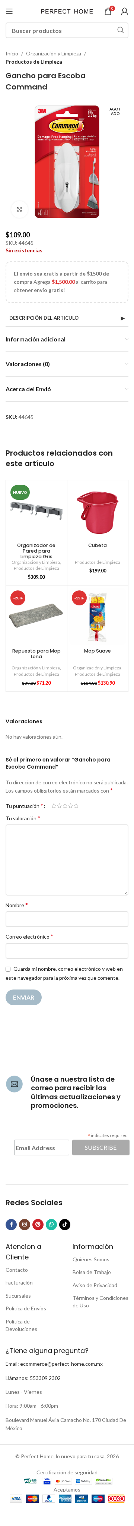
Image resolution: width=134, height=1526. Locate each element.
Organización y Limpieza (53, 53)
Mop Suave (97, 651)
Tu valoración (23, 817)
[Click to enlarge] (19, 209)
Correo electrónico (29, 936)
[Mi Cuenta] (124, 11)
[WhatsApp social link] (51, 1224)
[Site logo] (67, 10)
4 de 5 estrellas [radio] (70, 805)
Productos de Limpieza (34, 61)
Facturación (19, 1282)
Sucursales (18, 1295)
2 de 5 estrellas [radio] (59, 805)
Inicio (12, 53)
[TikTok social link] (64, 1224)
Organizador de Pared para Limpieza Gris (36, 551)
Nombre (17, 904)
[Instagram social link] (24, 1224)
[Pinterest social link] (38, 1224)
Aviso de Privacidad (95, 1285)
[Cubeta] (98, 511)
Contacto (17, 1270)
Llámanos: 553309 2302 (33, 1378)
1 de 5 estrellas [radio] (54, 805)
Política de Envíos (26, 1308)
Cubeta (97, 545)
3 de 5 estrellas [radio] (65, 805)
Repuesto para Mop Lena (36, 654)
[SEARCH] (120, 30)
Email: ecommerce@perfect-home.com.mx (54, 1364)
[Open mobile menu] (9, 11)
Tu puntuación (24, 806)
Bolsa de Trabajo (92, 1272)
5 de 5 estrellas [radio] (76, 805)
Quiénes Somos (91, 1259)
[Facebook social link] (11, 1224)
